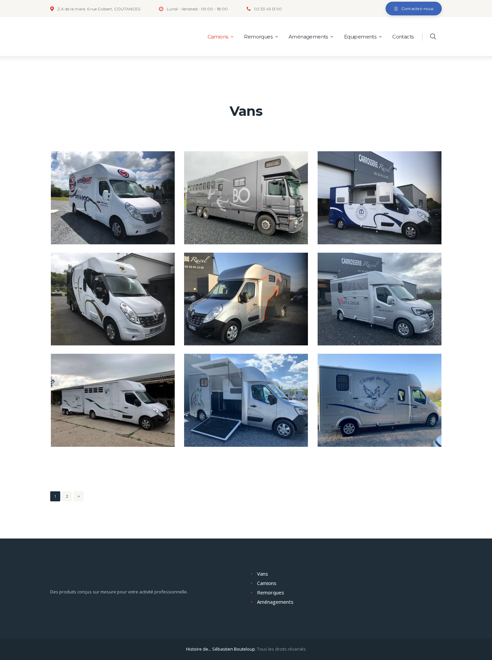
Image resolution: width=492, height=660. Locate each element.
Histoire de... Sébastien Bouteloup (220, 649)
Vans (262, 573)
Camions (266, 583)
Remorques (270, 592)
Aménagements (275, 601)
